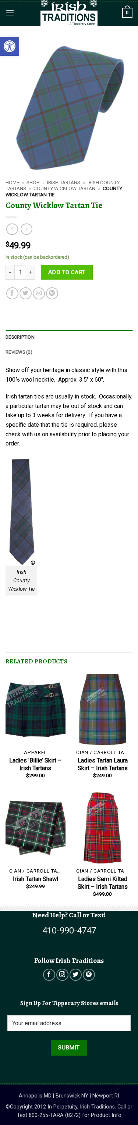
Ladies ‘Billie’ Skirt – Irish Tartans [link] (35, 764)
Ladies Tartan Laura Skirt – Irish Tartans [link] (103, 764)
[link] (9, 46)
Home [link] (12, 182)
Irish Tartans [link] (63, 182)
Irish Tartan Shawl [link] (35, 878)
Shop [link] (33, 182)
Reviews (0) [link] (19, 352)
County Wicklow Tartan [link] (64, 188)
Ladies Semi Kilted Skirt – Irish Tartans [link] (103, 882)
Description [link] (20, 337)
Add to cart (67, 272)
